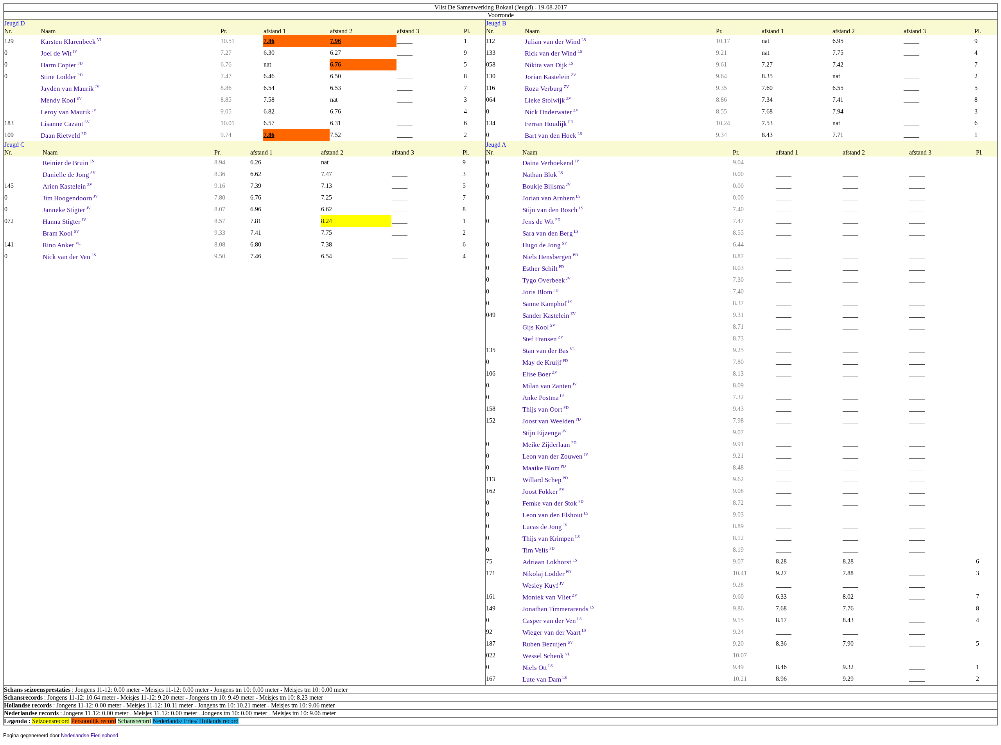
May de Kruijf (545, 362)
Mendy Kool (61, 100)
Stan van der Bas (548, 351)
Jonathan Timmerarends (558, 609)
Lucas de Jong (544, 527)
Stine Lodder (62, 77)
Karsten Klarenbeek (71, 41)
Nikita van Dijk (549, 65)
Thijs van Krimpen (551, 538)
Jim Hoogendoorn (70, 198)
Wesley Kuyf (543, 585)
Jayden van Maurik (70, 88)
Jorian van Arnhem (551, 198)
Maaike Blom (544, 468)
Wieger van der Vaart (554, 632)
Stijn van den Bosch (552, 210)
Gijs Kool (538, 327)
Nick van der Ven (69, 257)
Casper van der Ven (552, 620)
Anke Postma (543, 397)
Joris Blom (540, 292)
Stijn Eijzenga (544, 433)
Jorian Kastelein (550, 77)
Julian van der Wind (555, 41)
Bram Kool (61, 233)
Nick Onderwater (551, 112)
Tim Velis (538, 550)
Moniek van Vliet (549, 597)
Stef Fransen (542, 339)
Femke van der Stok (552, 503)
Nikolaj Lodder (546, 574)
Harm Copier (62, 65)
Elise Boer (539, 374)
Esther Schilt (543, 268)
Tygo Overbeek (546, 280)
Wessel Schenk (546, 656)
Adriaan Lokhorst (549, 562)
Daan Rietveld (63, 135)
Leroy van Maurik (68, 112)
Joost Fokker (543, 491)
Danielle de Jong (69, 174)
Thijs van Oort (545, 409)
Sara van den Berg (550, 233)
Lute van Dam (544, 679)
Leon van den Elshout (555, 515)
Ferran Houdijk (549, 124)
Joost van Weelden (551, 421)
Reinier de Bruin (68, 163)
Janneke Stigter (67, 210)
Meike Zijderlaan (549, 444)
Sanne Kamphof (547, 304)
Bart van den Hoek (553, 135)
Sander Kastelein (549, 315)
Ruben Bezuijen (547, 644)
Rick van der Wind (553, 53)
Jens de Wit (541, 221)
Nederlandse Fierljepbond (89, 735)
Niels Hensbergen (550, 257)
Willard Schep (545, 480)
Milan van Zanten (549, 386)
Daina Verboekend (550, 163)
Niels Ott (537, 667)
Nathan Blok (542, 174)
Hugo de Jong (544, 245)
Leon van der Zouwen (555, 456)
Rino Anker (62, 245)
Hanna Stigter (64, 221)
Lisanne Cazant (65, 124)
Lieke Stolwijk (548, 100)
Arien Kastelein (67, 186)
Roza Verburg (547, 88)
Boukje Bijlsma (546, 186)
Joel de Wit (59, 53)
